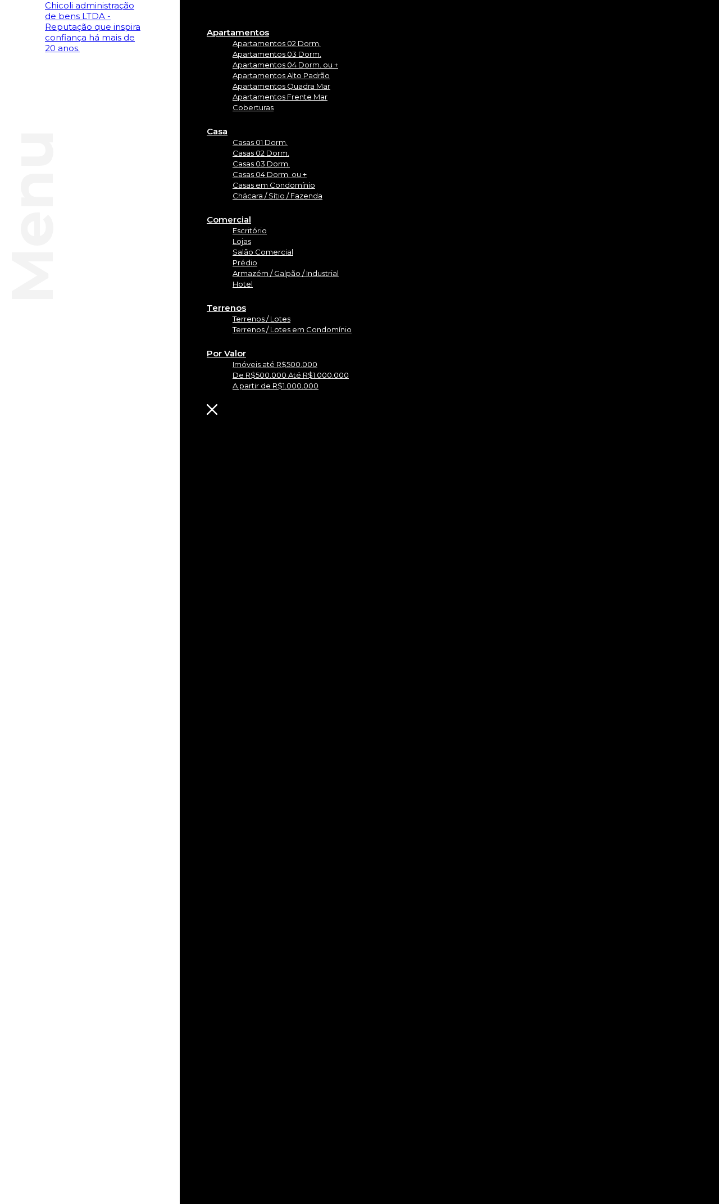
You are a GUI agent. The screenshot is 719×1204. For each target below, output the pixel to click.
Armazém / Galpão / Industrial (286, 273)
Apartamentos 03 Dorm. (277, 53)
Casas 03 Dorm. (261, 163)
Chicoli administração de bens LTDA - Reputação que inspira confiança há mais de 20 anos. (92, 26)
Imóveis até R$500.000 (275, 364)
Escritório (250, 230)
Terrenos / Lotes (261, 318)
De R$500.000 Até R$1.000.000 (291, 374)
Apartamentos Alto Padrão (281, 75)
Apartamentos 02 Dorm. (277, 43)
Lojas (242, 241)
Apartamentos (238, 32)
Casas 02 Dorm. (261, 152)
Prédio (245, 262)
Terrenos (226, 307)
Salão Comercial (263, 251)
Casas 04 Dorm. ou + (270, 174)
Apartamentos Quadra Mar (281, 86)
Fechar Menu (281, 409)
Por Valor (226, 353)
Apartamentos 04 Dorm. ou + (285, 64)
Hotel (243, 283)
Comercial (229, 219)
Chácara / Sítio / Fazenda (277, 195)
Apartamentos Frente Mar (280, 96)
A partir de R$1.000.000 (275, 385)
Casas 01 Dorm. (260, 142)
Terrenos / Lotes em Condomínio (292, 329)
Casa (217, 131)
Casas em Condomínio (274, 184)
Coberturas (253, 107)
